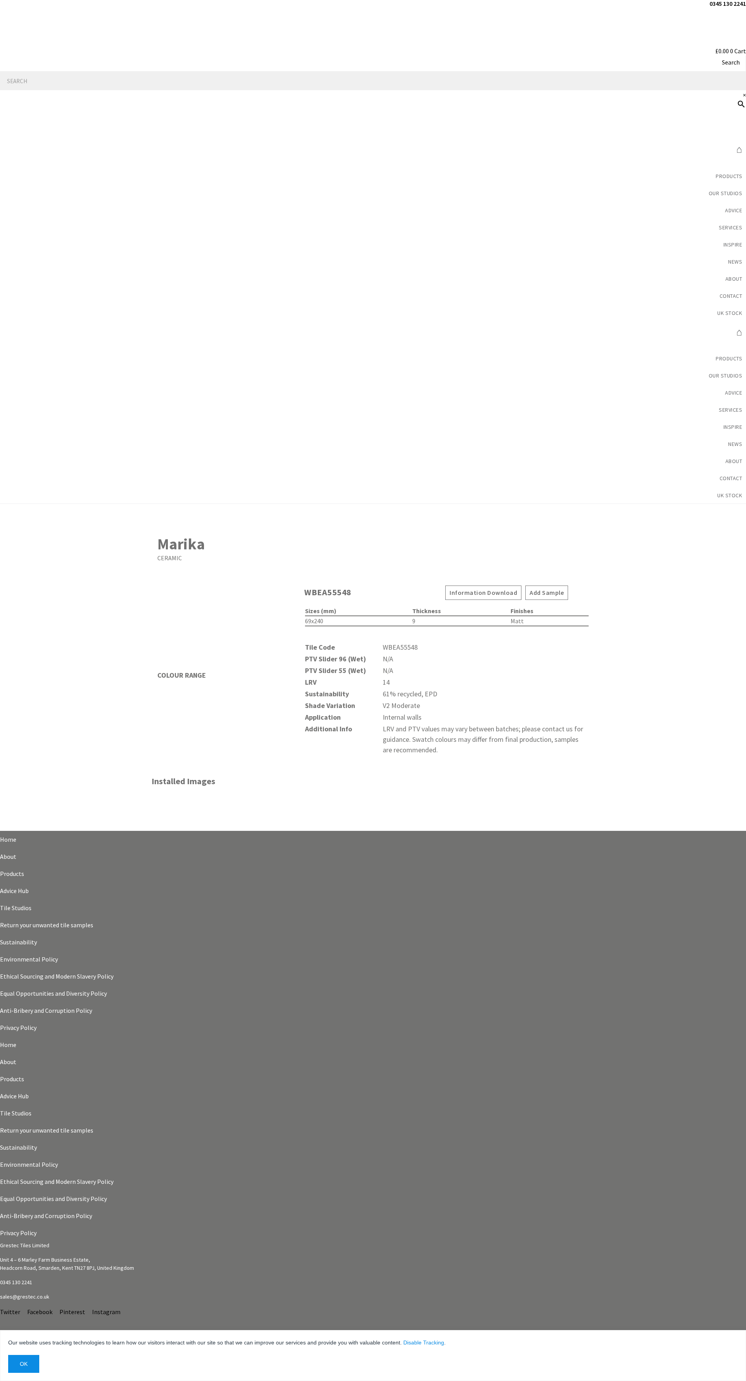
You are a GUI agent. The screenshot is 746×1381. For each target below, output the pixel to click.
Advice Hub (14, 891)
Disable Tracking (423, 1342)
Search (731, 62)
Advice (733, 210)
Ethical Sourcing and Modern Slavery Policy (56, 976)
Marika (181, 544)
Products (729, 176)
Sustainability (18, 942)
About (8, 856)
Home (8, 839)
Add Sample (547, 592)
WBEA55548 (328, 592)
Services (730, 227)
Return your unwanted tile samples (46, 925)
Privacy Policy (18, 1027)
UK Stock (729, 312)
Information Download (483, 592)
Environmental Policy (29, 959)
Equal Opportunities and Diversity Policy (53, 993)
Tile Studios (15, 908)
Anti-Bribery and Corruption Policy (46, 1010)
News (735, 261)
